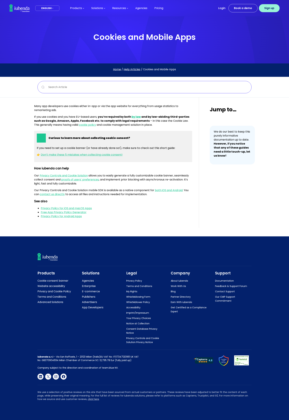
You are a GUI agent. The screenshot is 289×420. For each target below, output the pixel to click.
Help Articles (132, 69)
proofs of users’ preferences (80, 179)
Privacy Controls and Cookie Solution (64, 175)
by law (136, 117)
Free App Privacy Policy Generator (63, 212)
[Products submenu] (83, 8)
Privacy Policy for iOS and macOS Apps (66, 208)
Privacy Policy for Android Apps (61, 216)
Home (117, 69)
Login (221, 8)
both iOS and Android (169, 190)
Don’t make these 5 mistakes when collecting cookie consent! (82, 155)
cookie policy (87, 125)
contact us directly (52, 194)
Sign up (269, 8)
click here (93, 399)
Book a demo (243, 8)
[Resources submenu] (127, 8)
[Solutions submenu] (104, 8)
